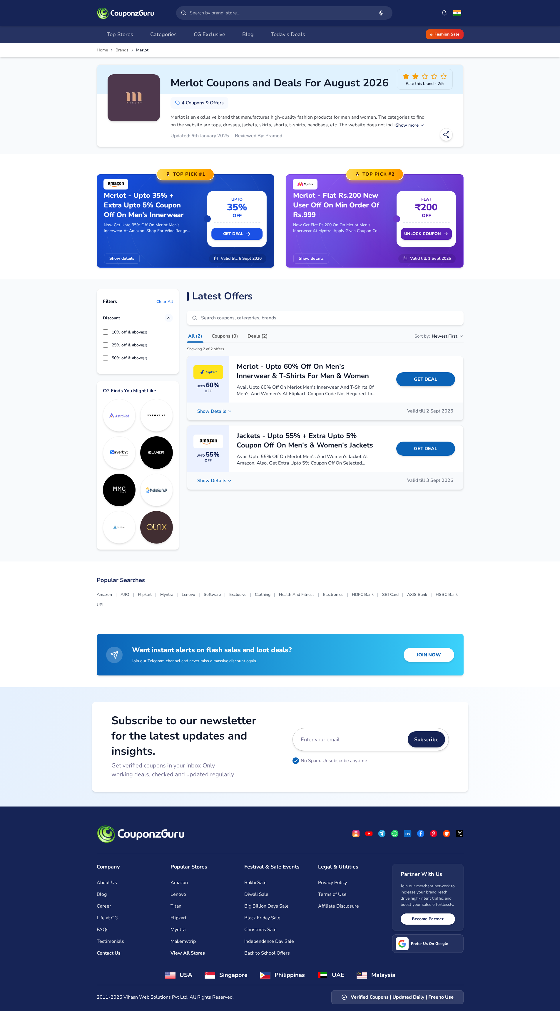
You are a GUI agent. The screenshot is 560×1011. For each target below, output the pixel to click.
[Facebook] (421, 833)
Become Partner (428, 919)
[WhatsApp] (395, 833)
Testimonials (110, 941)
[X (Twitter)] (459, 833)
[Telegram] (382, 833)
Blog (102, 894)
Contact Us (109, 953)
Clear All (164, 301)
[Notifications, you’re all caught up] (444, 12)
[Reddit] (446, 833)
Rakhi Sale (255, 882)
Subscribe (426, 739)
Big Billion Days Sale (266, 906)
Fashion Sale (446, 34)
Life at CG (107, 918)
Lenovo (188, 594)
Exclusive (237, 594)
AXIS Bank (417, 594)
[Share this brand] (446, 134)
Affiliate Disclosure (338, 906)
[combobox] (281, 12)
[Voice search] (381, 12)
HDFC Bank (363, 594)
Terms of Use (332, 894)
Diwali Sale (256, 894)
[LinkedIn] (408, 833)
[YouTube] (369, 833)
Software (212, 594)
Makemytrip (183, 941)
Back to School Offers (267, 953)
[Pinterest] (433, 833)
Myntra (166, 594)
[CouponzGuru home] (125, 13)
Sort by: (435, 336)
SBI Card (390, 594)
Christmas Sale (260, 929)
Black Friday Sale (262, 918)
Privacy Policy (332, 882)
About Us (107, 882)
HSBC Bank (447, 594)
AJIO (125, 594)
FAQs (102, 929)
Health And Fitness (297, 594)
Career (104, 906)
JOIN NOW (429, 655)
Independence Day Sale (269, 941)
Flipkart (145, 594)
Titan (175, 906)
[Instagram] (356, 833)
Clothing (262, 594)
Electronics (333, 594)
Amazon (104, 594)
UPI (100, 605)
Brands (122, 50)
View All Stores (187, 953)
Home (102, 50)
